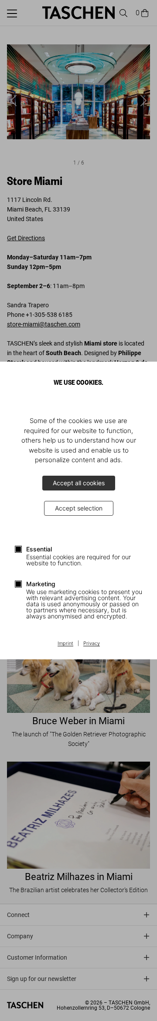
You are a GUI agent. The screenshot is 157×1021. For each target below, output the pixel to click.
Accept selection (78, 508)
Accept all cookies (79, 483)
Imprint (65, 643)
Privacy (91, 643)
